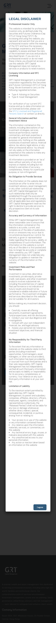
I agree (40, 507)
